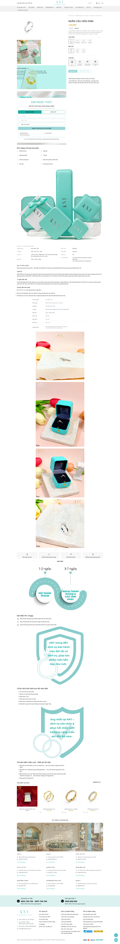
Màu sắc (71, 46)
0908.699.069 (71, 901)
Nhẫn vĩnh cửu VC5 (93, 809)
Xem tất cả (96, 782)
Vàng (47, 312)
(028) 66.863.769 (82, 872)
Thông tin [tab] (19, 246)
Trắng (50, 312)
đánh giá (77, 28)
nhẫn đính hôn (22, 290)
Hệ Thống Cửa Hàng (23, 10)
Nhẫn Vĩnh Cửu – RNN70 (70, 809)
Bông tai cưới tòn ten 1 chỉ (27, 809)
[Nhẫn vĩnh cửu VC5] (93, 796)
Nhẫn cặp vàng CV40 (49, 809)
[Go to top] (3, 942)
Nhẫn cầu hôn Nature (96, 15)
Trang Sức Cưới (68, 7)
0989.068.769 (81, 885)
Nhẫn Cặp (58, 7)
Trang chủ (71, 15)
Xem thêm (60, 561)
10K (46, 306)
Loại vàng (71, 37)
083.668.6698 (51, 885)
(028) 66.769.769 (23, 859)
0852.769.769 (27, 901)
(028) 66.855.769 (52, 859)
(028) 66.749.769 (82, 859)
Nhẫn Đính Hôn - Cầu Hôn (82, 15)
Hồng (53, 312)
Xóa (99, 37)
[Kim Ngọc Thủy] (60, 3)
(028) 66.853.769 (23, 872)
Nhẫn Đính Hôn (49, 7)
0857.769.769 (41, 901)
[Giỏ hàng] (102, 3)
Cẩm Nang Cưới (97, 7)
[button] (70, 76)
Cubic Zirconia (49, 309)
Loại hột (71, 58)
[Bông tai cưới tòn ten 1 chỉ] (27, 796)
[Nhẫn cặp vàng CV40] (49, 796)
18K (54, 306)
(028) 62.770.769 (52, 872)
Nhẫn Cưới (40, 7)
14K (49, 306)
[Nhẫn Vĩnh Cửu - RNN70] (71, 796)
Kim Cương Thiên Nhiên (63, 309)
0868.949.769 (22, 885)
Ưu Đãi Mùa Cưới (21, 7)
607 (51, 306)
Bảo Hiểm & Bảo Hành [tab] (28, 246)
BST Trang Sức (80, 7)
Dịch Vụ (89, 7)
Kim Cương (31, 7)
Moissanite (55, 309)
